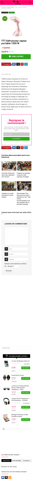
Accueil (3, 7)
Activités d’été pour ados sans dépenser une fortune (8, 175)
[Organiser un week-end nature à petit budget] (9, 182)
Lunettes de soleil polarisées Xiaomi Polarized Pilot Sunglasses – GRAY (20, 387)
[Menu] (2, 2)
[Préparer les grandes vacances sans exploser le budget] (24, 162)
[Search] (30, 2)
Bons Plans (10, 7)
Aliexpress (11, 12)
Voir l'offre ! (17, 56)
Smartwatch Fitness (18, 375)
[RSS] (9, 477)
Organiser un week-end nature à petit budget (8, 195)
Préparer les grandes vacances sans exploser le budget (23, 175)
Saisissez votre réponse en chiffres (15, 264)
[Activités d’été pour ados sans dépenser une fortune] (9, 162)
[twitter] (6, 477)
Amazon (13, 371)
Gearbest (14, 394)
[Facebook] (2, 477)
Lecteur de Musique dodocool (21, 361)
